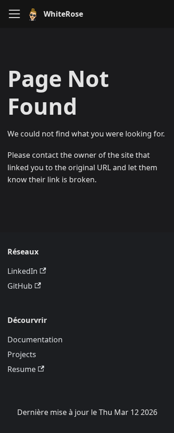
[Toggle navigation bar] (14, 14)
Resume (21, 369)
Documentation (35, 339)
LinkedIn (22, 271)
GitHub (19, 286)
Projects (21, 354)
